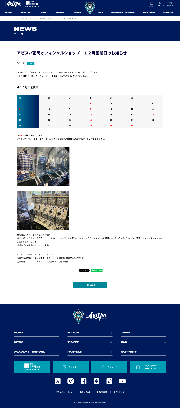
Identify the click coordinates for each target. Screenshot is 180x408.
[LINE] (96, 381)
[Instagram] (71, 381)
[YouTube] (122, 381)
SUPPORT (169, 13)
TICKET (60, 13)
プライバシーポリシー (65, 392)
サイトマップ (118, 392)
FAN (100, 13)
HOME (8, 13)
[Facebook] (83, 381)
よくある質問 (102, 392)
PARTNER (149, 13)
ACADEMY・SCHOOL (123, 13)
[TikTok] (109, 381)
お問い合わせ (85, 392)
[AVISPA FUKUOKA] (90, 316)
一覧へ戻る (90, 285)
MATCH (25, 13)
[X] (58, 381)
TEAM (42, 13)
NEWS (77, 13)
